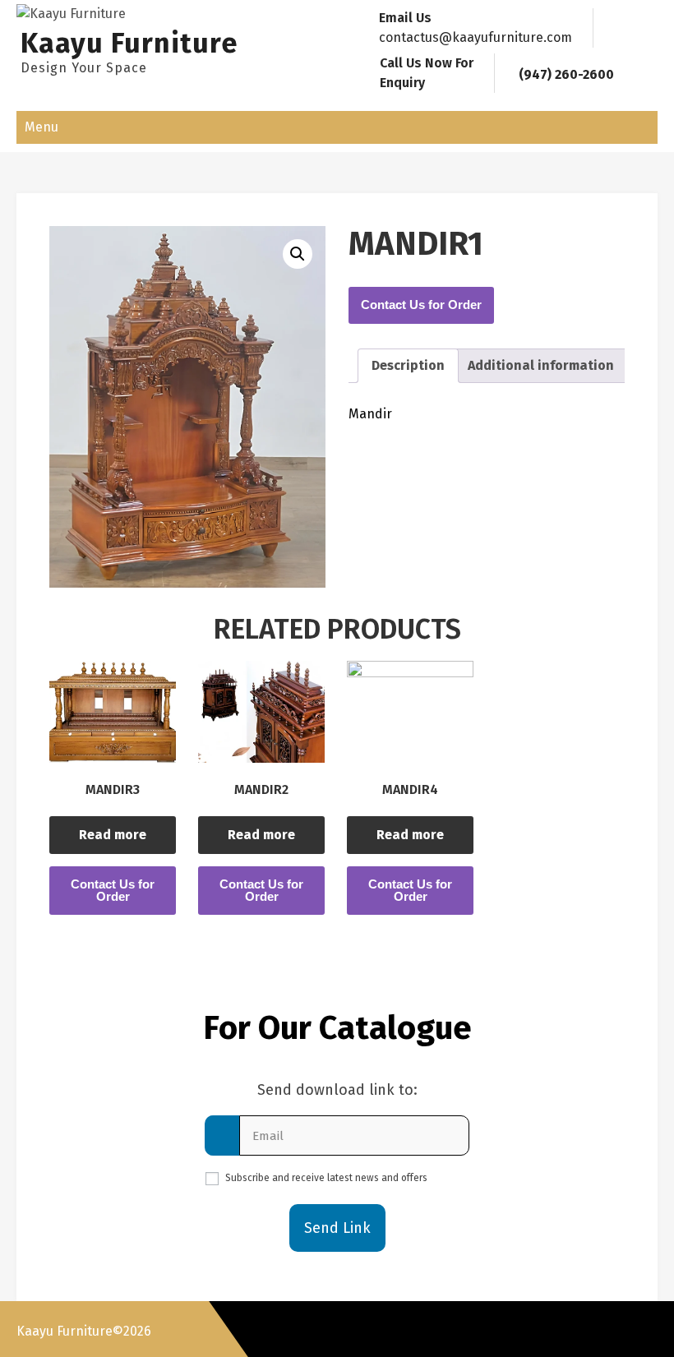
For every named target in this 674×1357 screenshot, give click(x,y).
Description (408, 365)
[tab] (408, 365)
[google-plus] (612, 1329)
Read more (112, 834)
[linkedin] (642, 1329)
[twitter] (582, 1329)
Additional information (541, 365)
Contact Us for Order (421, 305)
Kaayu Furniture (129, 43)
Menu (41, 127)
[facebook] (551, 1329)
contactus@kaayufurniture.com (475, 37)
